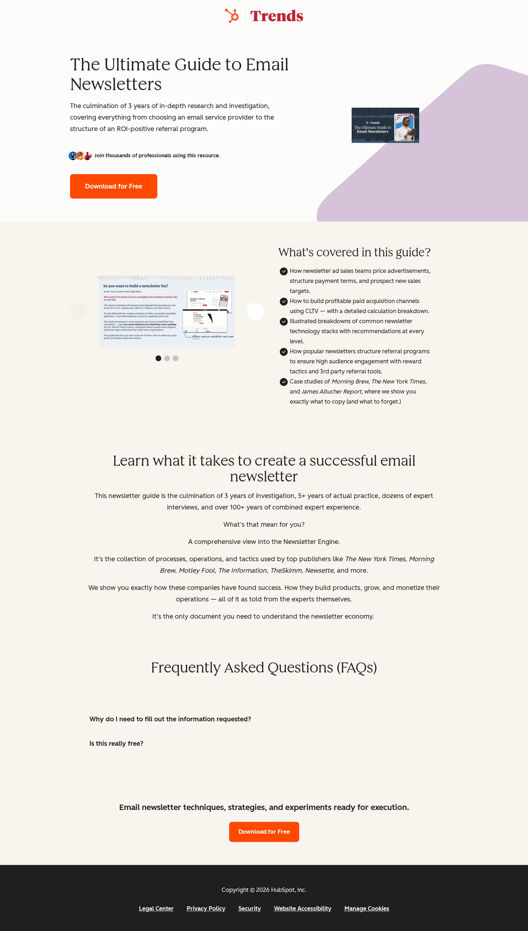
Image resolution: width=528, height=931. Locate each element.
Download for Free (113, 186)
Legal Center (156, 908)
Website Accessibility (303, 908)
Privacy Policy (206, 908)
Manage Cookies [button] (366, 908)
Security (249, 908)
